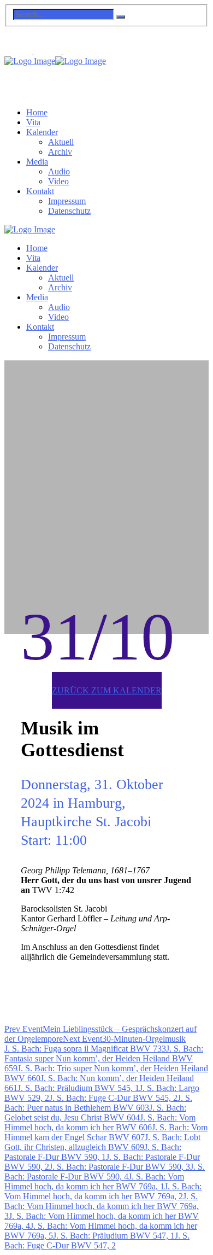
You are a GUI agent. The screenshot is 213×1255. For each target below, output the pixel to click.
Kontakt (40, 191)
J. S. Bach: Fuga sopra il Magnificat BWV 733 (85, 1048)
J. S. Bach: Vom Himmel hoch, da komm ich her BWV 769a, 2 (103, 1191)
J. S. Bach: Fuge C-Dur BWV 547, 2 (97, 1240)
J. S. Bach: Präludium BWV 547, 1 (114, 1235)
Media (37, 161)
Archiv (60, 151)
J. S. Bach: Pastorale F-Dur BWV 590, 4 (104, 1171)
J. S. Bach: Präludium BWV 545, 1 (78, 1088)
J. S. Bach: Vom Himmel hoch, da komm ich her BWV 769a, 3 (101, 1206)
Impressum (67, 201)
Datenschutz (69, 210)
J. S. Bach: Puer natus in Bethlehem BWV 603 (98, 1102)
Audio (59, 171)
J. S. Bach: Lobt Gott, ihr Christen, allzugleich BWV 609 (102, 1142)
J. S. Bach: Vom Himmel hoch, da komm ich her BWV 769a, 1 (94, 1181)
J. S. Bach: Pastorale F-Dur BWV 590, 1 (92, 1151)
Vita (33, 122)
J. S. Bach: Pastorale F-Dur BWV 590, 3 (119, 1166)
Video (58, 181)
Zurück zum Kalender (107, 690)
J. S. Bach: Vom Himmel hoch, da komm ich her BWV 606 (100, 1122)
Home (37, 112)
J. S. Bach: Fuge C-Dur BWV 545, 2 (113, 1097)
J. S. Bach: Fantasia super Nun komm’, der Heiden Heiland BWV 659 (103, 1058)
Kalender (42, 132)
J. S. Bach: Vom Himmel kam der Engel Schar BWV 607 (106, 1132)
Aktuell (61, 142)
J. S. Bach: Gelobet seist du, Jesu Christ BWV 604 (95, 1112)
